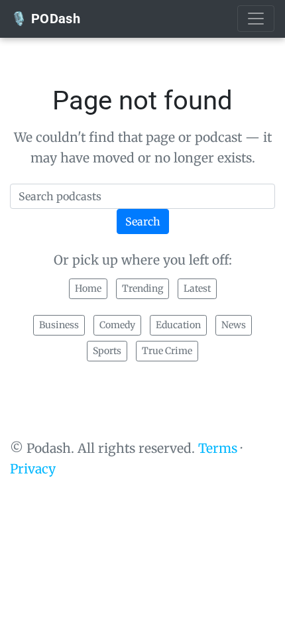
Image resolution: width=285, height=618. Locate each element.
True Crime (167, 351)
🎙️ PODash (45, 19)
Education (178, 325)
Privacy (33, 469)
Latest (197, 288)
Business (59, 325)
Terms (217, 448)
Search (142, 221)
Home (88, 288)
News (233, 325)
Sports (107, 351)
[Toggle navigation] (255, 18)
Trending (142, 288)
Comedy (117, 325)
